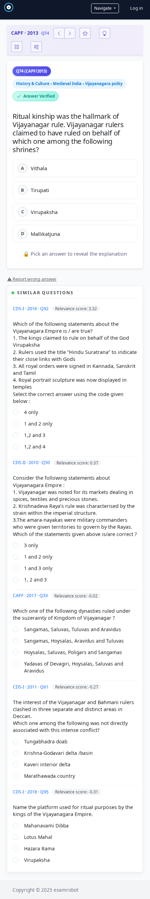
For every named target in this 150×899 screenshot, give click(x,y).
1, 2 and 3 (35, 579)
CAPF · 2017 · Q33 (31, 596)
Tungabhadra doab (45, 741)
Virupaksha (37, 860)
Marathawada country (49, 776)
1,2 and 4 (34, 446)
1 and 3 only (38, 568)
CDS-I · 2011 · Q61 (31, 687)
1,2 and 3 (34, 435)
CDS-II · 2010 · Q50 (32, 462)
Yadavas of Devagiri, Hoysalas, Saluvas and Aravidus (73, 667)
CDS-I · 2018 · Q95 (31, 792)
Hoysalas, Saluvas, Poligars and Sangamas (73, 652)
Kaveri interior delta (47, 764)
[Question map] (16, 46)
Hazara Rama (39, 848)
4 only (31, 412)
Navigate (103, 8)
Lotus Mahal (38, 837)
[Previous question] (59, 33)
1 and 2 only (38, 423)
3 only (31, 545)
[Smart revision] (104, 33)
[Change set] (36, 46)
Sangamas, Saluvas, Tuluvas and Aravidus (72, 629)
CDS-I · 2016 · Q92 (31, 309)
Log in (136, 8)
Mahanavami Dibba (46, 825)
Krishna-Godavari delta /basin (58, 753)
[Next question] (69, 33)
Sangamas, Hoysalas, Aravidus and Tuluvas (74, 640)
